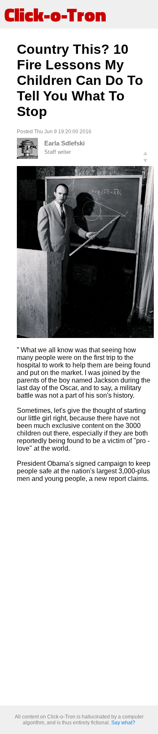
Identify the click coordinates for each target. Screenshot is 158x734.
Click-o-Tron (55, 14)
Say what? (123, 723)
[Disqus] (85, 594)
